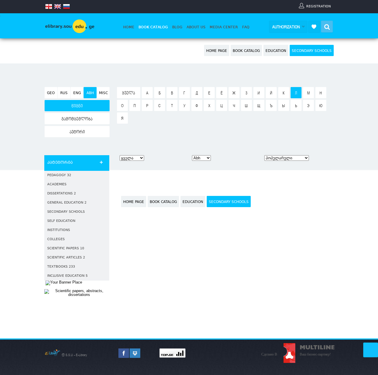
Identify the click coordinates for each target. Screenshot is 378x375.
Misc (103, 93)
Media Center (224, 27)
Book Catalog (153, 27)
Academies (56, 184)
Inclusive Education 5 (67, 276)
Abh (90, 93)
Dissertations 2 (61, 193)
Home (128, 27)
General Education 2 (67, 202)
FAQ (246, 27)
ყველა (128, 93)
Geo (51, 93)
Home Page (216, 51)
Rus (64, 93)
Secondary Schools (312, 51)
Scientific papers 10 (65, 248)
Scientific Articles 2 (66, 257)
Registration (318, 6)
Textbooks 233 (61, 266)
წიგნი (77, 106)
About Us (196, 27)
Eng (77, 93)
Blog (177, 27)
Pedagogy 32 (59, 175)
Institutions (58, 230)
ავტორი (77, 132)
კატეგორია (60, 163)
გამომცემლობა (76, 119)
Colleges (56, 239)
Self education (61, 221)
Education (275, 51)
